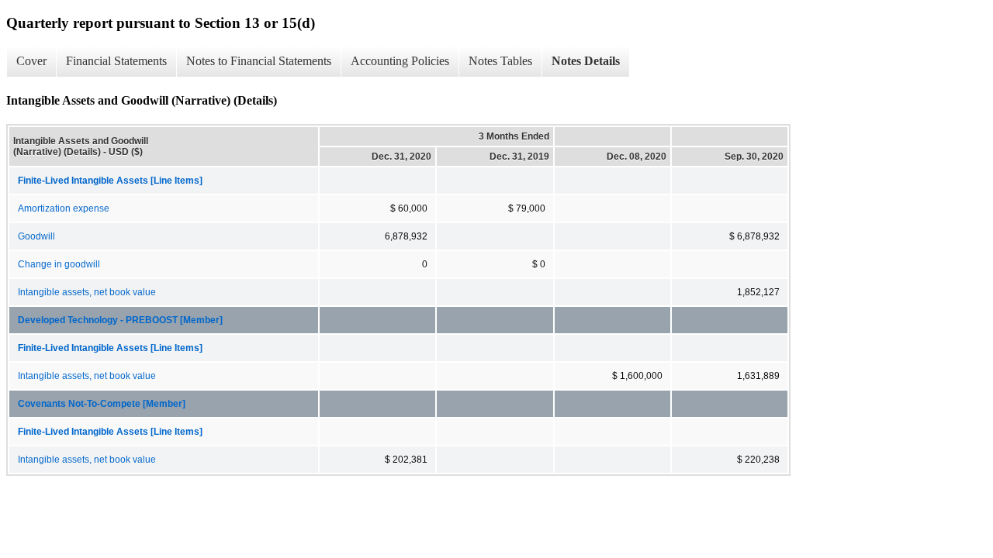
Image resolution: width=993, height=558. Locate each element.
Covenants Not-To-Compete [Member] (101, 403)
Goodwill (36, 236)
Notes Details (586, 60)
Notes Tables (500, 60)
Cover (31, 60)
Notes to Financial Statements (258, 60)
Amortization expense (63, 208)
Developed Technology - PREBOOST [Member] (120, 320)
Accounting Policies (400, 60)
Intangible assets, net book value (87, 292)
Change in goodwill (59, 264)
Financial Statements (116, 60)
